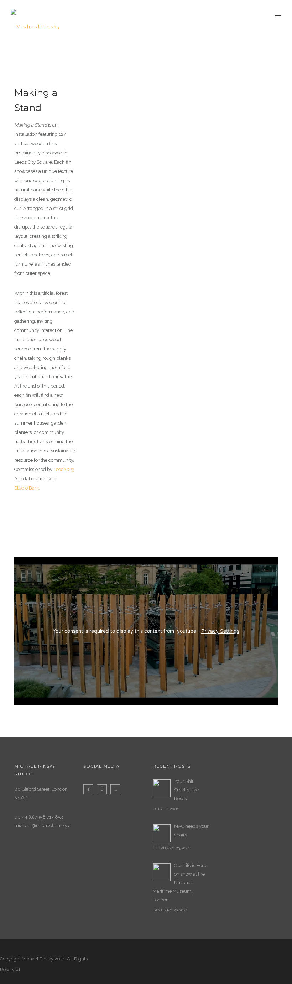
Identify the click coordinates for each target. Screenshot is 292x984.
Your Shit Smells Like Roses (186, 790)
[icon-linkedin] (115, 789)
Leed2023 (63, 469)
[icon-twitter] (90, 789)
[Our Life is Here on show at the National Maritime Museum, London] (162, 872)
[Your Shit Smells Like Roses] (162, 788)
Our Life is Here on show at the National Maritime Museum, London (179, 882)
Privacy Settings (220, 631)
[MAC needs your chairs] (162, 833)
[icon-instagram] (103, 789)
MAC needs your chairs (191, 830)
